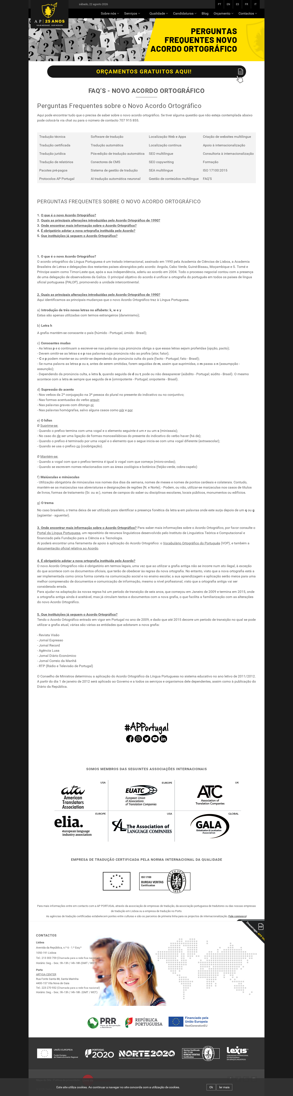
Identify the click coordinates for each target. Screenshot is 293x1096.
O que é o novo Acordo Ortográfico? (68, 215)
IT (255, 4)
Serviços (130, 13)
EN (228, 4)
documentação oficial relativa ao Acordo (67, 548)
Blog (205, 13)
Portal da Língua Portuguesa (58, 533)
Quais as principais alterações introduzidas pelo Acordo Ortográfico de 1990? (100, 220)
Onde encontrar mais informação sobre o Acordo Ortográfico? (89, 225)
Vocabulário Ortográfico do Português (191, 543)
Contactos (246, 13)
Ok (211, 1087)
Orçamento (222, 13)
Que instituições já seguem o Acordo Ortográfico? (79, 236)
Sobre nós (108, 13)
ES (237, 4)
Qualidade (157, 13)
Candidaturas (183, 13)
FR (246, 4)
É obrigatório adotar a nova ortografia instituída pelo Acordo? (88, 231)
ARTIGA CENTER (46, 974)
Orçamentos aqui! (144, 71)
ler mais (224, 1087)
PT (219, 4)
